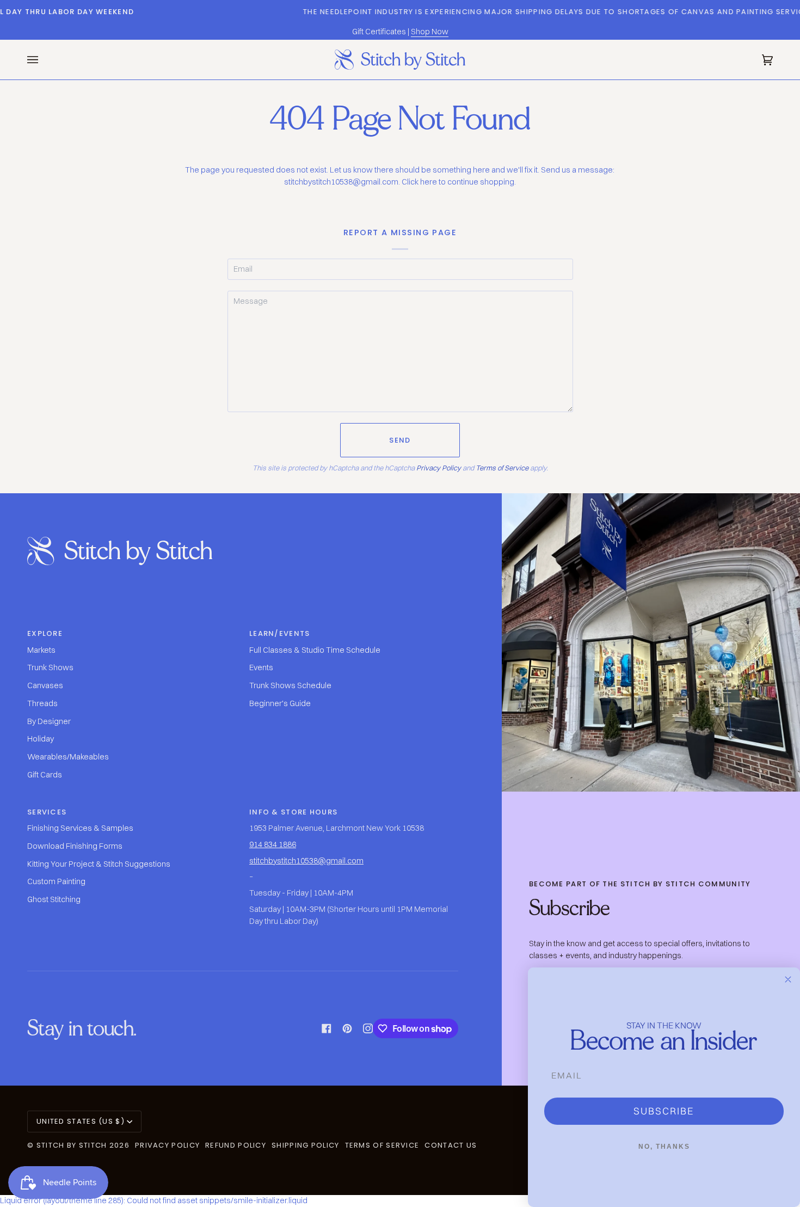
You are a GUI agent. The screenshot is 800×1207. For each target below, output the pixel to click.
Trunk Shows (50, 667)
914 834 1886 (272, 844)
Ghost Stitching (54, 899)
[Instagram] (368, 1028)
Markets (41, 650)
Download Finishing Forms (74, 846)
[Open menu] (43, 59)
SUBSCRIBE (663, 1111)
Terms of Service (502, 467)
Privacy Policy (438, 467)
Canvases (45, 685)
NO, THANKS (664, 1146)
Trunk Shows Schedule (290, 685)
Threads (42, 703)
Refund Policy (235, 1145)
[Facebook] (326, 1028)
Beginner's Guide (280, 703)
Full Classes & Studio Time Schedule (314, 650)
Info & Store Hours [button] (293, 812)
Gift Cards (44, 775)
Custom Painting (56, 881)
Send (399, 440)
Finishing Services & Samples (80, 828)
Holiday (40, 739)
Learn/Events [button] (279, 633)
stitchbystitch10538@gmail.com (306, 861)
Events (261, 667)
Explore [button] (45, 633)
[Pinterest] (347, 1028)
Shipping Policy (306, 1145)
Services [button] (46, 812)
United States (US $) (80, 1121)
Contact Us (450, 1145)
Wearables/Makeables (68, 757)
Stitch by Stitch (71, 1145)
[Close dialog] (788, 979)
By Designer (49, 721)
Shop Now (429, 31)
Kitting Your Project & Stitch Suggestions (98, 864)
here (428, 182)
